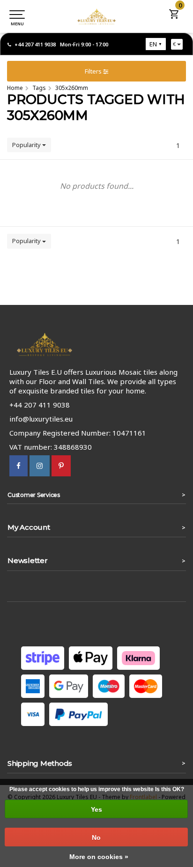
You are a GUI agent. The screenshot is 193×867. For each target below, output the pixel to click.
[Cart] (174, 17)
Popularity (27, 145)
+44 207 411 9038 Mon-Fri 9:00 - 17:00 (61, 44)
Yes (96, 809)
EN (153, 44)
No (96, 837)
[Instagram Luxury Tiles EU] (40, 465)
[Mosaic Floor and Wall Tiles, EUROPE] (96, 16)
